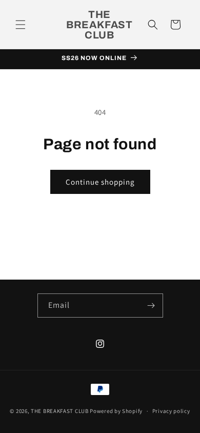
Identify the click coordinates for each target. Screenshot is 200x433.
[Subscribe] (151, 305)
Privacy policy (171, 411)
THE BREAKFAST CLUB (60, 411)
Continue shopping (100, 182)
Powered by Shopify (116, 411)
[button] (20, 24)
